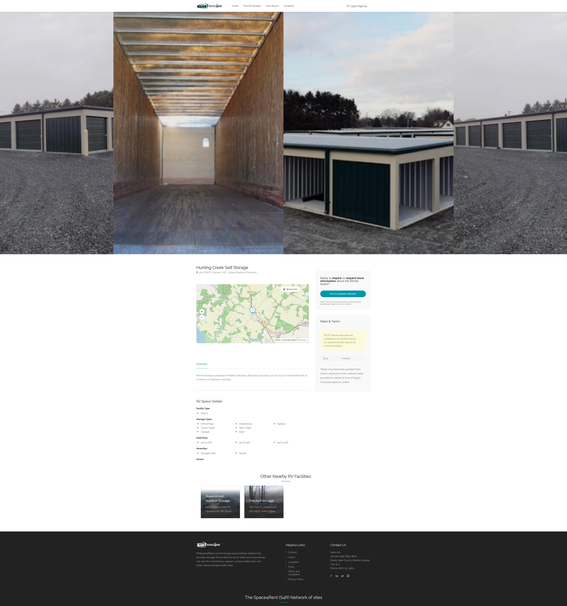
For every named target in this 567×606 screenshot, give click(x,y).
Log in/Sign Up (358, 6)
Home (235, 6)
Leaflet (277, 340)
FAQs (291, 567)
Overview (201, 364)
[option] (369, 133)
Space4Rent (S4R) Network (280, 597)
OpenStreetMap (289, 340)
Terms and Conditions (294, 573)
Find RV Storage (252, 6)
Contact (292, 552)
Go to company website (343, 293)
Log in (291, 557)
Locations (289, 6)
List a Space (272, 6)
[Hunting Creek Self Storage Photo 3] (198, 133)
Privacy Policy (295, 579)
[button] (201, 311)
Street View (291, 289)
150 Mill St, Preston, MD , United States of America (227, 272)
